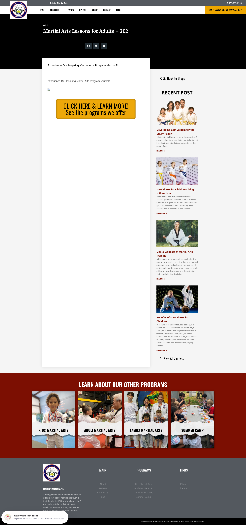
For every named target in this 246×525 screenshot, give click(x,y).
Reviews (82, 10)
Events (71, 10)
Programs (54, 10)
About (95, 10)
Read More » (161, 151)
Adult (45, 25)
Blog (118, 10)
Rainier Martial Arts (58, 3)
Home (42, 10)
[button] (88, 46)
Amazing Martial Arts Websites (192, 521)
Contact (106, 10)
